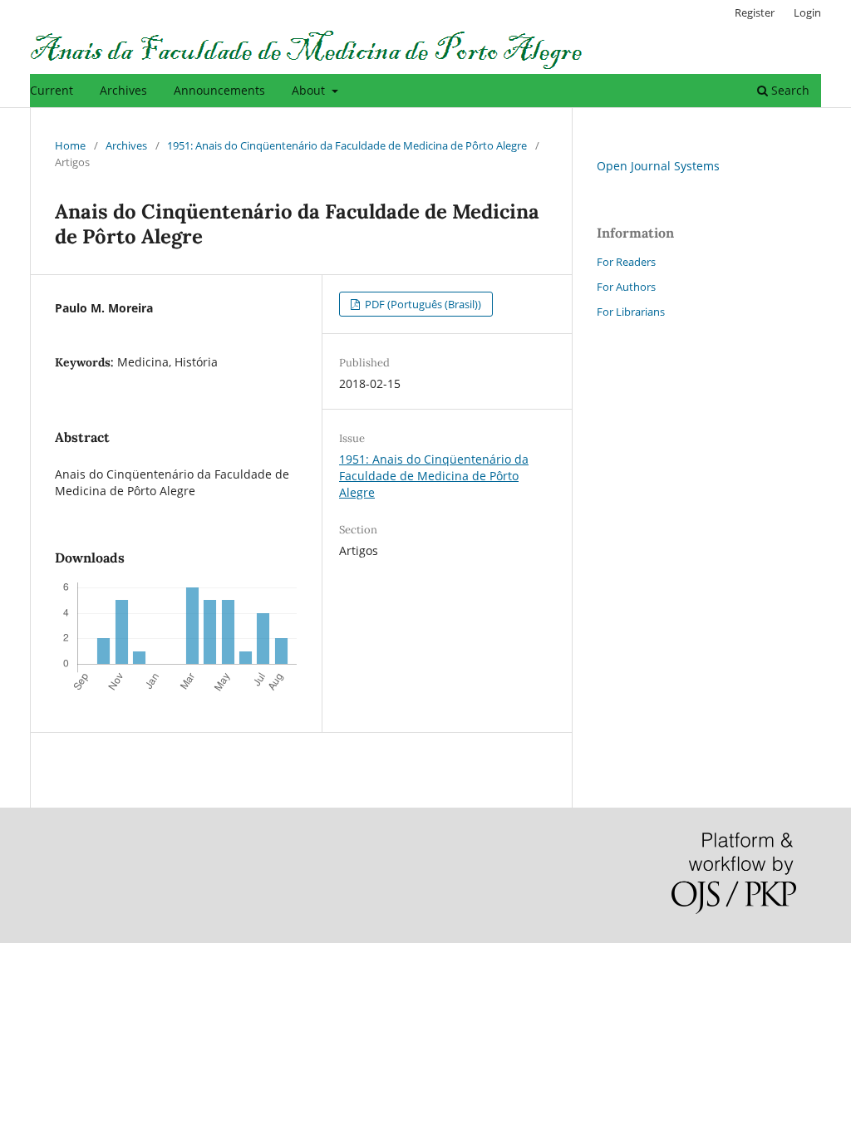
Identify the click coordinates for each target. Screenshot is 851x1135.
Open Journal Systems (658, 166)
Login (807, 12)
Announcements (219, 90)
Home (70, 145)
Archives (123, 90)
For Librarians (631, 311)
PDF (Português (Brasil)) (421, 304)
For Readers (626, 261)
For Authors (626, 286)
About (310, 90)
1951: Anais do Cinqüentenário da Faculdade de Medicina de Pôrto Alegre (347, 145)
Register (755, 12)
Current (51, 90)
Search (788, 90)
